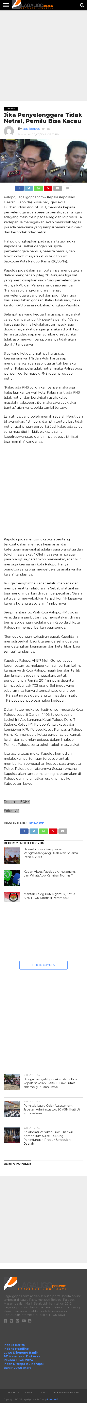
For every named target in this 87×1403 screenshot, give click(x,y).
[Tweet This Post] (28, 187)
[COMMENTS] (67, 187)
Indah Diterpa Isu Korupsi (24, 1364)
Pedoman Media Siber (66, 1392)
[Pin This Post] (48, 187)
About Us (13, 1392)
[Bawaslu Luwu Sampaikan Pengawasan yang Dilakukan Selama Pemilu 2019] (12, 855)
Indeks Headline (16, 1349)
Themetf (52, 1399)
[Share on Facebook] (19, 187)
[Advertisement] (43, 55)
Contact (29, 1392)
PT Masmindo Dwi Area (22, 1356)
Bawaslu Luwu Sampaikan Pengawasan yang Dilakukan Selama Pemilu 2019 (51, 853)
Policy (44, 1392)
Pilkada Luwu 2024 (18, 1360)
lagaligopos (31, 129)
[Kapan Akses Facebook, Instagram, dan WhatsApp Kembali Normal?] (12, 878)
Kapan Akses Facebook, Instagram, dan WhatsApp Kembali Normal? (49, 873)
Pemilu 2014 (36, 822)
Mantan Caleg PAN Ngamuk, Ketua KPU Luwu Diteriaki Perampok (49, 896)
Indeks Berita (14, 1345)
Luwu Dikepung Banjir (21, 1352)
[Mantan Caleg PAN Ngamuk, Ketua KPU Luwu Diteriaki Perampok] (12, 897)
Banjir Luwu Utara (17, 1368)
